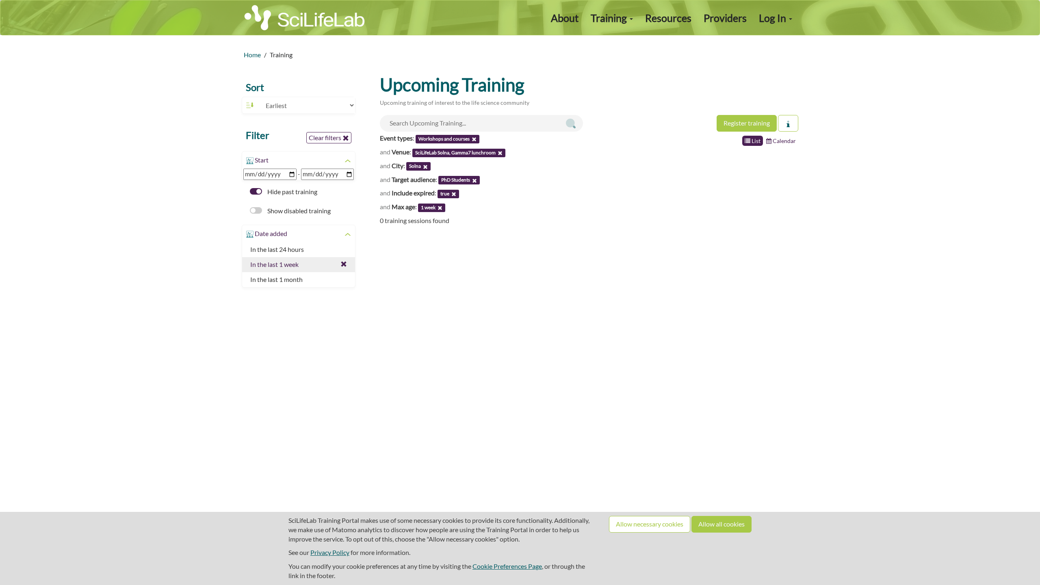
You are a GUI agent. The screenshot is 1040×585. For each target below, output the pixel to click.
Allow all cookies (721, 524)
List (755, 140)
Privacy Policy (329, 552)
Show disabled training (298, 210)
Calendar (783, 140)
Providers (725, 18)
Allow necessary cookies (649, 524)
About (564, 18)
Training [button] (610, 18)
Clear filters (325, 137)
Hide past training (291, 191)
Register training (747, 123)
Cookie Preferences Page (507, 566)
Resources (668, 18)
